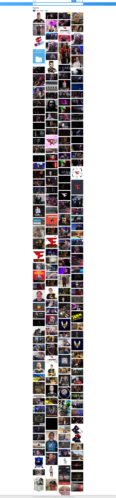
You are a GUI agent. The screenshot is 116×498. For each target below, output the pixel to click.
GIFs (37, 10)
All (34, 10)
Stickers (41, 10)
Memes (46, 10)
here (74, 496)
